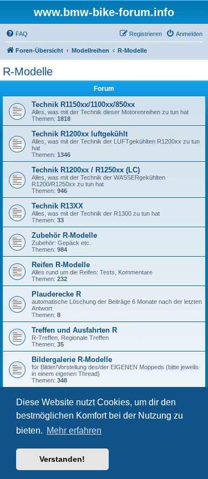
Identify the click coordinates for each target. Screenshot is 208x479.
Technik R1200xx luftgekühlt (80, 134)
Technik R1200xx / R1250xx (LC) (86, 170)
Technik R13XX (57, 206)
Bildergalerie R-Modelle (72, 359)
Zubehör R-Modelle (64, 235)
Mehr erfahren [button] (74, 430)
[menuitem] (17, 33)
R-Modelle (28, 71)
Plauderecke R (56, 294)
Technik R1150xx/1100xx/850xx (83, 104)
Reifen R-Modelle (61, 265)
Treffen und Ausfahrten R (74, 330)
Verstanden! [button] (62, 459)
